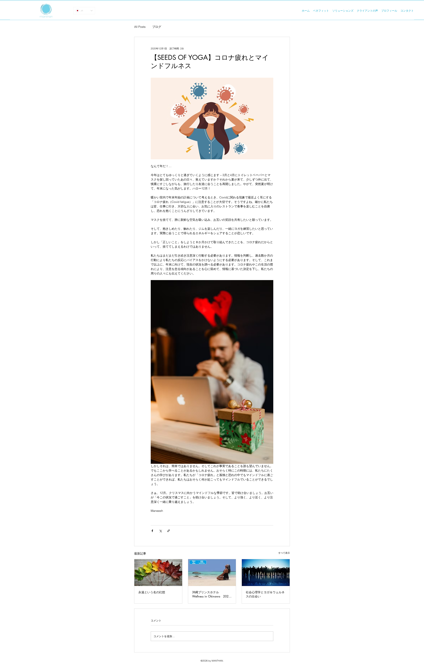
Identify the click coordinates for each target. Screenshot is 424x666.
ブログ (156, 27)
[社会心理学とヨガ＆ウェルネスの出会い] (266, 572)
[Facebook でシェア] (152, 530)
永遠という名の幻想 (151, 592)
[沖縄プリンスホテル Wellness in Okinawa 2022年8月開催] (212, 572)
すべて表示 (284, 552)
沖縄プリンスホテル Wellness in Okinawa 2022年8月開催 (211, 594)
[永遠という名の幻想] (158, 572)
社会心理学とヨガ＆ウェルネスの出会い (265, 594)
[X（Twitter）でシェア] (160, 530)
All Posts (140, 27)
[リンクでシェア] (168, 530)
